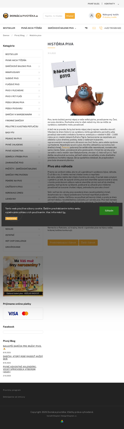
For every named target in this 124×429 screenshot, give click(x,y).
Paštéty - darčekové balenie (21, 168)
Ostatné (9, 235)
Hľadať (70, 16)
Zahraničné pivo (14, 162)
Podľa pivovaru (13, 108)
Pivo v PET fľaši (13, 96)
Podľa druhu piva (14, 102)
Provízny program (12, 390)
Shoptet (56, 416)
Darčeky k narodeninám (18, 114)
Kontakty (109, 3)
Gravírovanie (12, 247)
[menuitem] (10, 28)
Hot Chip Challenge (15, 241)
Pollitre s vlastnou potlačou (21, 126)
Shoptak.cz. (72, 416)
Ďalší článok (88, 242)
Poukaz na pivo (13, 138)
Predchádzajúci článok (63, 242)
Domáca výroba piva (16, 156)
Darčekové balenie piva (18, 66)
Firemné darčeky (14, 120)
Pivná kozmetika (14, 150)
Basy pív (9, 132)
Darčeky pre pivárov (16, 174)
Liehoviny (10, 198)
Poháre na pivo (13, 180)
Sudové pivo (11, 78)
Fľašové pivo (12, 84)
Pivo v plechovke (14, 90)
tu (64, 212)
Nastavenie (11, 218)
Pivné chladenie (14, 144)
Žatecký (65, 147)
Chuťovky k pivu (14, 186)
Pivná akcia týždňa (15, 60)
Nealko (9, 229)
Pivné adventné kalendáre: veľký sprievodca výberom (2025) (19, 369)
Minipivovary (12, 72)
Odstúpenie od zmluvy (14, 397)
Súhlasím (109, 210)
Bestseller (11, 54)
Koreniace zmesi (14, 192)
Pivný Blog (93, 3)
